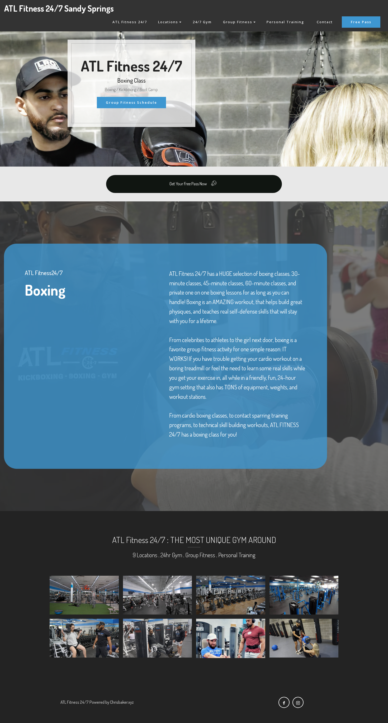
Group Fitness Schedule (131, 102)
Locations (168, 22)
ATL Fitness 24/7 (129, 22)
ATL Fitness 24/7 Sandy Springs (59, 8)
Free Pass (361, 22)
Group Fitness (237, 22)
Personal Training (286, 22)
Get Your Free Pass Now (188, 183)
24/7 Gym (202, 22)
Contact (325, 22)
